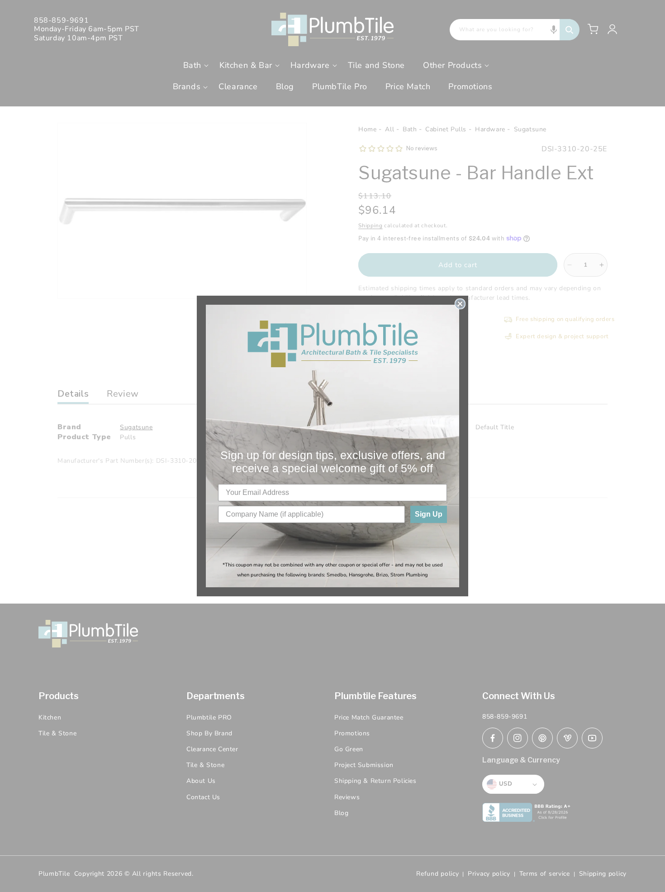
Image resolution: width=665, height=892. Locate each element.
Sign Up (428, 514)
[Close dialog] (460, 303)
